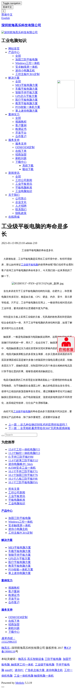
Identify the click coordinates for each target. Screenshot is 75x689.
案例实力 (14, 114)
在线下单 (21, 150)
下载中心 (21, 161)
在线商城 (14, 216)
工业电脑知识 (23, 191)
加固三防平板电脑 (26, 59)
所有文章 (14, 488)
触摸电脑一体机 (44, 675)
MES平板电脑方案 (26, 85)
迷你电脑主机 (54, 670)
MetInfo (19, 682)
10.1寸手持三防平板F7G (23, 471)
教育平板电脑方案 (26, 103)
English (5, 18)
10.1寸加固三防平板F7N (23, 475)
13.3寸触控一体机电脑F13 (24, 453)
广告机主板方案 (35, 670)
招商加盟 (21, 154)
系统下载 (27, 165)
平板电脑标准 (23, 187)
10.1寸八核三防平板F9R (23, 478)
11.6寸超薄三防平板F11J (23, 460)
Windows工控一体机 (27, 63)
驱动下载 (27, 169)
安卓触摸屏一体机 (26, 66)
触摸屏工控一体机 (21, 664)
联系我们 (21, 209)
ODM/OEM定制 (25, 147)
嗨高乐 (5, 647)
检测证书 (21, 128)
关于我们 (14, 194)
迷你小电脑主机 (25, 70)
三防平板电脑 (53, 658)
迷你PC (19, 670)
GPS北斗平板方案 (26, 96)
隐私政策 (21, 213)
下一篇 (39, 428)
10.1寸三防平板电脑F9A (23, 482)
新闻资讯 (14, 172)
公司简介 (21, 198)
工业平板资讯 (23, 183)
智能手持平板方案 (26, 92)
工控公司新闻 (23, 180)
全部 (18, 55)
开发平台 (21, 132)
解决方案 (14, 77)
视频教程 (21, 121)
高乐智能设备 (35, 658)
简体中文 (7, 7)
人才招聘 (21, 205)
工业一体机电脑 (23, 675)
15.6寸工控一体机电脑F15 (24, 449)
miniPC (9, 670)
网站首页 (14, 48)
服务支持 (14, 139)
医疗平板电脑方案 (26, 99)
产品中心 (14, 52)
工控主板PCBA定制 (27, 74)
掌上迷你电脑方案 (26, 110)
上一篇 (38, 424)
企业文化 (21, 202)
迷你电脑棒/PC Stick (20, 464)
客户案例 (21, 125)
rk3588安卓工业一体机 (22, 467)
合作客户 (21, 136)
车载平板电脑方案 (26, 88)
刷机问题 (21, 158)
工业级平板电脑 (29, 264)
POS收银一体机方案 (27, 107)
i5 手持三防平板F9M (20, 456)
